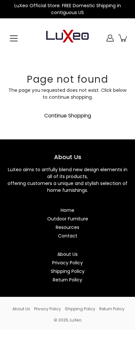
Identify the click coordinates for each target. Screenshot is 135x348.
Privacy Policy (67, 262)
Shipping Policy (68, 271)
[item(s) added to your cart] (123, 38)
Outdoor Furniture (67, 218)
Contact (67, 236)
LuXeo (75, 320)
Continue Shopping (67, 115)
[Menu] (14, 38)
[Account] (110, 38)
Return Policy (67, 279)
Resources (67, 227)
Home (67, 210)
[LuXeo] (67, 38)
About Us (67, 254)
